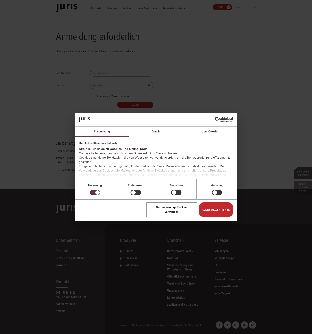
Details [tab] (156, 131)
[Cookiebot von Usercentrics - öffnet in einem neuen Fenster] (217, 119)
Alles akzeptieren (216, 209)
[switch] (136, 192)
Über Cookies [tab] (210, 131)
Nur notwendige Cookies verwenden (171, 209)
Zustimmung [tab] (102, 131)
